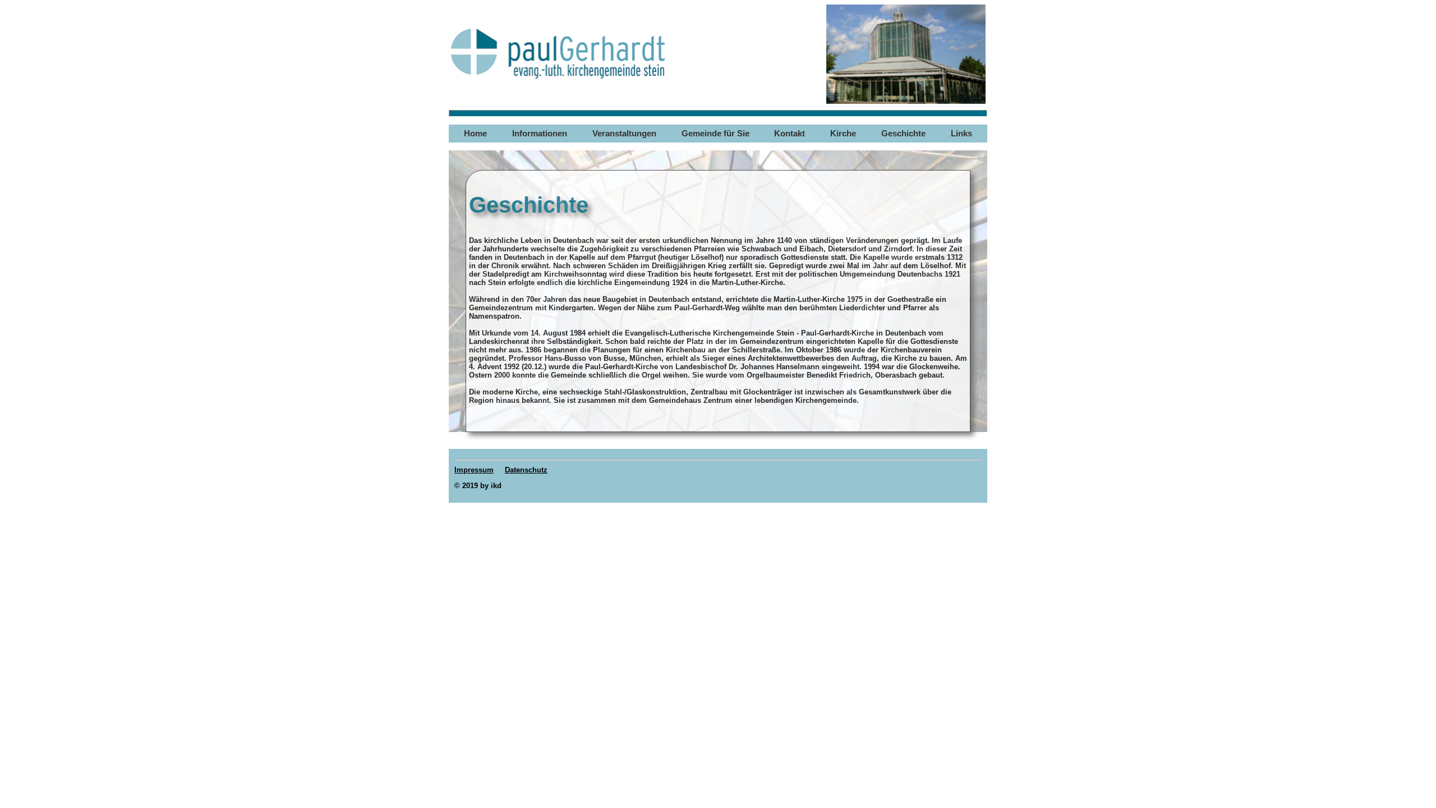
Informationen (539, 133)
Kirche (843, 133)
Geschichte (903, 133)
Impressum (474, 470)
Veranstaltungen (624, 133)
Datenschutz (526, 470)
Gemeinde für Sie (715, 133)
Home (475, 133)
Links (961, 133)
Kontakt (789, 133)
